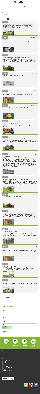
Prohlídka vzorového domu (33, 346)
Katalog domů (4, 352)
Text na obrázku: (5, 324)
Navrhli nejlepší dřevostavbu (9, 266)
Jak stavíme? (4, 354)
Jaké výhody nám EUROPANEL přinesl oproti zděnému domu (15, 248)
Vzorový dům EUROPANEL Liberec (7, 370)
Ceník (3, 353)
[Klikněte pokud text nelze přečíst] (7, 327)
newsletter (5, 310)
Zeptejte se (25, 345)
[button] (8, 378)
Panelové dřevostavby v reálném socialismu (12, 156)
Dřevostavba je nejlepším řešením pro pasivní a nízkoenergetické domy (18, 24)
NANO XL (3, 364)
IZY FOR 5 (4, 363)
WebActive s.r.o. (35, 391)
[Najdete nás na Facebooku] (36, 384)
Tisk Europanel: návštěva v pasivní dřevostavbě (13, 75)
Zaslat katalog (15, 345)
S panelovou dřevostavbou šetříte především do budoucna (16, 179)
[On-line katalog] (26, 384)
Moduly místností (5, 369)
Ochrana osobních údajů (6, 381)
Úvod (3, 12)
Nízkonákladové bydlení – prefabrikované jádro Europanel (16, 57)
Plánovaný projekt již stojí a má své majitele (12, 196)
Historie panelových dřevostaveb (10, 231)
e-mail (4, 321)
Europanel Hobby (7, 39)
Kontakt (3, 356)
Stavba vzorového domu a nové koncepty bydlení (14, 138)
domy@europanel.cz (8, 375)
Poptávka (6, 345)
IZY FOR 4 (4, 362)
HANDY (3, 359)
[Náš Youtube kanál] (31, 384)
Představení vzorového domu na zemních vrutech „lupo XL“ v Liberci (18, 107)
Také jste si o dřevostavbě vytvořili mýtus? (12, 281)
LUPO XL (3, 365)
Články (6, 12)
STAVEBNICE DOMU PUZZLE (7, 367)
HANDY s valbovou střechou (6, 360)
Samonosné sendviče (7, 92)
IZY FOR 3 (4, 361)
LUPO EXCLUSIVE (5, 366)
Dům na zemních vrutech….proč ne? (10, 123)
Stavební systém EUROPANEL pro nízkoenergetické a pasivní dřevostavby (18, 213)
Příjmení (4, 317)
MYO (3, 368)
